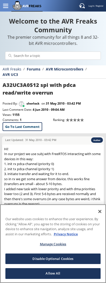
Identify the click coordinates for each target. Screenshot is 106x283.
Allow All (53, 273)
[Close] (99, 211)
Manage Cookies (53, 244)
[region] (53, 243)
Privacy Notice (66, 234)
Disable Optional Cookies (52, 258)
